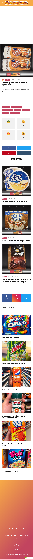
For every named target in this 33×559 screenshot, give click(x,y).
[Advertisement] (16, 25)
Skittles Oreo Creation (10, 337)
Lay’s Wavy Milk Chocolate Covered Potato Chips (16, 280)
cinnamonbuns (16, 106)
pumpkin (5, 113)
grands (17, 109)
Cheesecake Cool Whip (14, 201)
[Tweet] (24, 148)
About (7, 535)
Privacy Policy (23, 535)
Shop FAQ (16, 538)
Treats (7, 79)
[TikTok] (20, 529)
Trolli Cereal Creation (10, 471)
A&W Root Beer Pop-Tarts (16, 240)
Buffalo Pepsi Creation (10, 390)
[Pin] (9, 153)
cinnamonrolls (7, 109)
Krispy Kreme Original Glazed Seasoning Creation (13, 416)
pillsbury (26, 109)
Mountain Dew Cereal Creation (13, 364)
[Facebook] (9, 529)
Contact (14, 535)
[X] (13, 529)
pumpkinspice (15, 113)
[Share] (9, 148)
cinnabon (6, 106)
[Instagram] (16, 529)
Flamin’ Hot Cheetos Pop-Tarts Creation (13, 444)
